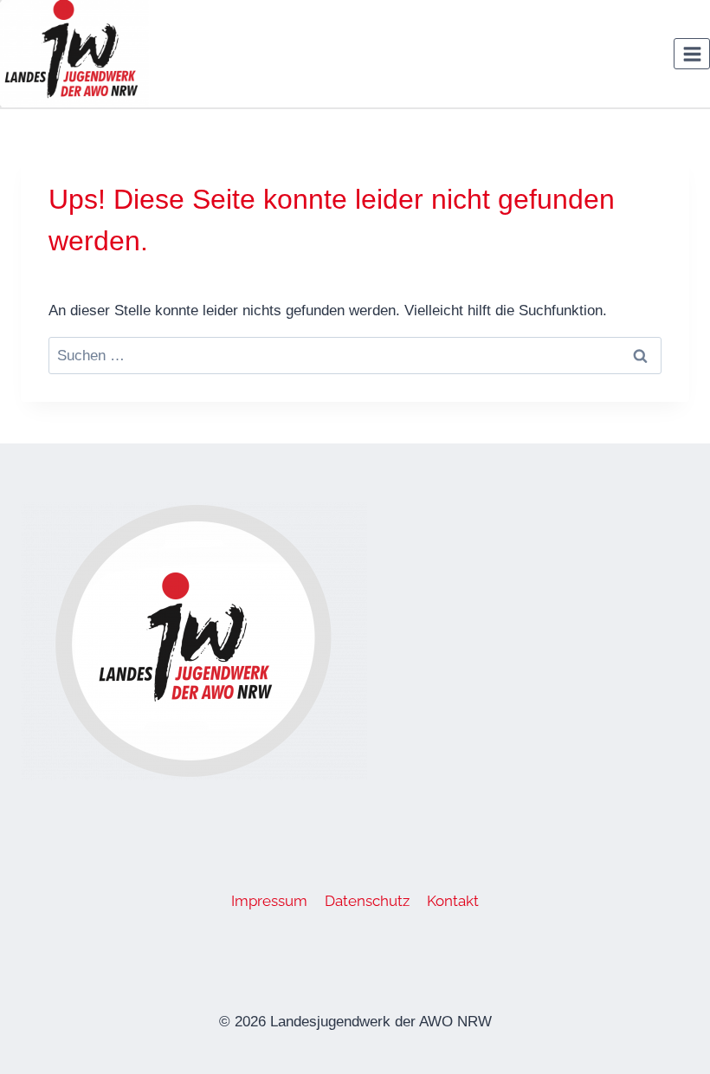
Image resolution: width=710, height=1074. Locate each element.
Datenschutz (367, 900)
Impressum (269, 900)
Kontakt (453, 900)
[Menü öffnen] (692, 53)
